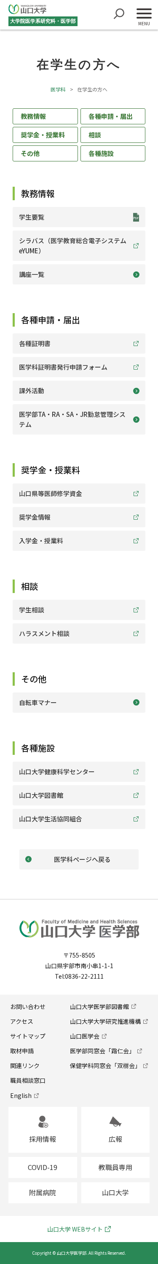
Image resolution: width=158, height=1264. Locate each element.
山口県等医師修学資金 (50, 493)
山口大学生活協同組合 (50, 818)
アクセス (21, 1021)
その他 (30, 153)
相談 (94, 134)
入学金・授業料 (41, 540)
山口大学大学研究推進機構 (105, 1021)
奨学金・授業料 (43, 134)
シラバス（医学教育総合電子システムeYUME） (72, 245)
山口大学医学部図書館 (99, 1006)
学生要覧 (31, 216)
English (21, 1095)
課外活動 (31, 390)
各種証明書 (35, 343)
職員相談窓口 (28, 1080)
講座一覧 (31, 274)
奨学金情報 (35, 517)
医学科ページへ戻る (82, 859)
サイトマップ (28, 1036)
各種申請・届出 (110, 116)
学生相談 (31, 609)
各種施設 (101, 153)
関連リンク (25, 1065)
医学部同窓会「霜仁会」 (102, 1051)
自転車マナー (38, 702)
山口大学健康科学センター (57, 771)
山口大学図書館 (41, 795)
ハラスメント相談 (44, 633)
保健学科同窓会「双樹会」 (105, 1065)
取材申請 (22, 1051)
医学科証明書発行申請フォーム (63, 366)
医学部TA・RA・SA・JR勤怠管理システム (72, 419)
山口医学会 (84, 1036)
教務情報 (33, 116)
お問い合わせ (28, 1006)
